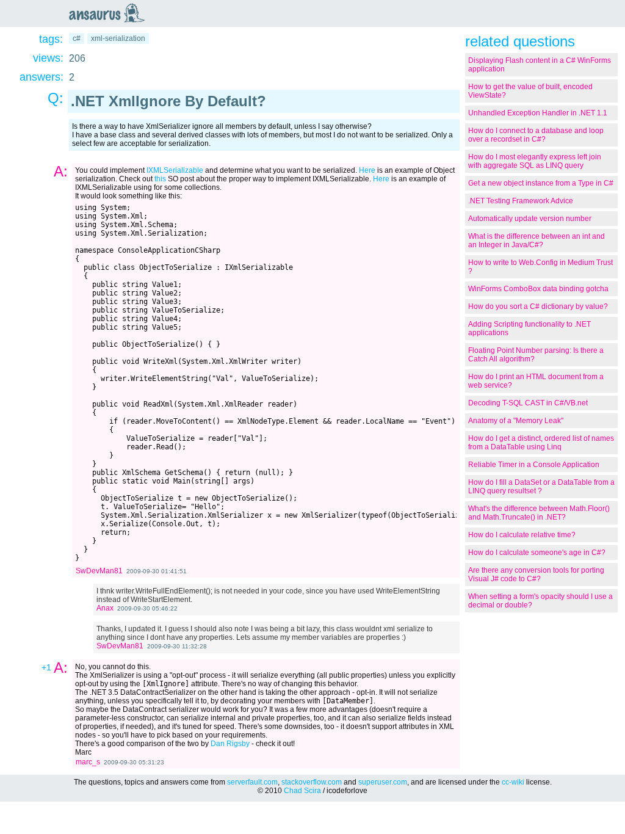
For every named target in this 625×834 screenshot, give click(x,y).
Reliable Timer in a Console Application (533, 464)
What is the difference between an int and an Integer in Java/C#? (536, 240)
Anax (105, 608)
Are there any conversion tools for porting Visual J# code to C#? (536, 574)
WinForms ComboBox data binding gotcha (538, 289)
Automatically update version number (529, 218)
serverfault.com (252, 782)
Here (367, 170)
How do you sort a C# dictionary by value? (538, 306)
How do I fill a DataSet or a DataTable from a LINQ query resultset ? (541, 486)
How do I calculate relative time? (522, 535)
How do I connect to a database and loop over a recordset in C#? (536, 134)
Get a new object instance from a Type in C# (540, 183)
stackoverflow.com (311, 782)
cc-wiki (513, 782)
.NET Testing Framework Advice (520, 201)
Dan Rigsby (230, 743)
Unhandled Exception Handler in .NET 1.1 (537, 113)
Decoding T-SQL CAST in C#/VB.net (528, 403)
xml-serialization (118, 38)
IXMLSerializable (174, 170)
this (160, 179)
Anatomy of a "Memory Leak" (515, 420)
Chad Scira (302, 790)
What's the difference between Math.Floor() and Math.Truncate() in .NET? (539, 512)
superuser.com (382, 782)
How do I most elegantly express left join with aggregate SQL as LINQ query (534, 161)
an (110, 13)
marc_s (88, 762)
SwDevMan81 (99, 571)
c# (77, 38)
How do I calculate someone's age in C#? (536, 552)
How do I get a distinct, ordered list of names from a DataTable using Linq (541, 442)
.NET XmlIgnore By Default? (168, 101)
